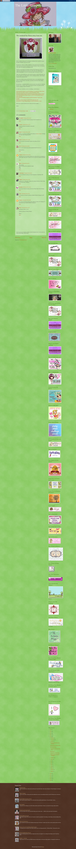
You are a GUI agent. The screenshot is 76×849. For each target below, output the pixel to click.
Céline (20, 163)
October (52, 741)
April (52, 766)
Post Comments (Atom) (23, 239)
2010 (51, 780)
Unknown (20, 154)
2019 (51, 729)
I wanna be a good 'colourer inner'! (25, 810)
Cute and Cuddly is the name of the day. (26, 798)
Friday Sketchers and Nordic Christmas (54, 755)
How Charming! (22, 804)
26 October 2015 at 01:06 (26, 154)
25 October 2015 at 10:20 (27, 118)
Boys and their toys (53, 747)
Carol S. (20, 139)
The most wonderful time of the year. (25, 832)
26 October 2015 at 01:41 (25, 163)
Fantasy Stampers (39, 133)
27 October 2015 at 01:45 (28, 173)
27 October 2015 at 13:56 (26, 179)
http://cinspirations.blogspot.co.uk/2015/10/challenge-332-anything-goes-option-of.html (30, 91)
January (52, 771)
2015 (51, 736)
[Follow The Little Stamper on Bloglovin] (52, 104)
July (51, 761)
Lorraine (20, 124)
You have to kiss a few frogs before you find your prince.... (28, 827)
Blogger (43, 846)
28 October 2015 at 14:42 (27, 187)
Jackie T (20, 132)
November (52, 739)
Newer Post (17, 237)
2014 (51, 773)
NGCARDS (21, 118)
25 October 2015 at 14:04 (26, 132)
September (52, 757)
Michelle (20, 179)
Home (31, 237)
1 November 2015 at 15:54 (25, 193)
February (52, 769)
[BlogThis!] (32, 111)
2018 (51, 731)
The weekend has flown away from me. (54, 743)
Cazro (20, 193)
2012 (51, 776)
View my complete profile (53, 63)
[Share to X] (33, 111)
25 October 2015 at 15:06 (26, 139)
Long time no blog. (22, 787)
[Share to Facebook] (34, 111)
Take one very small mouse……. (25, 821)
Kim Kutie (21, 187)
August (52, 759)
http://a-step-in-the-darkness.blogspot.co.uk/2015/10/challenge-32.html (27, 92)
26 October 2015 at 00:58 (25, 146)
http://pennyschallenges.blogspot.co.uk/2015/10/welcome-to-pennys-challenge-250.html (30, 93)
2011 (51, 778)
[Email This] (30, 111)
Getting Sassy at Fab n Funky (54, 753)
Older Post (44, 237)
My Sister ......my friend (23, 838)
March (52, 767)
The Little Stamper (28, 5)
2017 (51, 733)
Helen (20, 207)
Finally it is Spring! (23, 793)
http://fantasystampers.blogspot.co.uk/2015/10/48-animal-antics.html (27, 99)
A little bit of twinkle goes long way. (55, 749)
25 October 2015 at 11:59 (26, 124)
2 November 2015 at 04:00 (27, 200)
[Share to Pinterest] (35, 111)
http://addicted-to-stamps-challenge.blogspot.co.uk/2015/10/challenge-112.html (28, 101)
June (51, 762)
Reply (20, 121)
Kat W (20, 146)
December (52, 738)
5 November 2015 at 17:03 (25, 207)
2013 (51, 775)
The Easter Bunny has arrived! (24, 815)
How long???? (52, 751)
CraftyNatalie (21, 173)
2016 (51, 734)
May (51, 764)
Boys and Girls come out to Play (55, 745)
